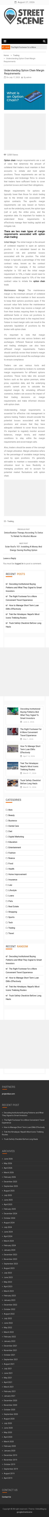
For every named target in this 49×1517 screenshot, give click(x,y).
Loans (11, 895)
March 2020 (9, 1442)
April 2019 (8, 1478)
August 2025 (9, 1191)
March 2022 (9, 1332)
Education (12, 842)
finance (11, 858)
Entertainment (14, 847)
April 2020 (8, 1437)
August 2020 (9, 1419)
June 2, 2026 (28, 722)
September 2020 (11, 1414)
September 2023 (11, 1264)
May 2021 (8, 1378)
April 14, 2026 (29, 756)
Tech (10, 922)
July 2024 (8, 1227)
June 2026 (8, 1159)
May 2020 (8, 1432)
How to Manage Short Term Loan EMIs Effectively (30, 749)
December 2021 (10, 1346)
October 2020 (9, 1410)
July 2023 (8, 1273)
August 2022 (9, 1314)
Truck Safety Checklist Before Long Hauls (21, 1139)
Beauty (11, 815)
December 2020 (10, 1400)
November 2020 (10, 1405)
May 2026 (8, 1163)
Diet (10, 831)
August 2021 (9, 1364)
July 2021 (8, 1369)
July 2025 (8, 1195)
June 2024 (8, 1232)
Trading (10, 521)
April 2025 (8, 1204)
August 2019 (9, 1473)
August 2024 (9, 1223)
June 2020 (8, 1428)
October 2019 (9, 1464)
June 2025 (8, 1200)
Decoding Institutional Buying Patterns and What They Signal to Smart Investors (24, 587)
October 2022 (9, 1309)
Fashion (12, 853)
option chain (39, 281)
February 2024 (10, 1245)
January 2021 (9, 1396)
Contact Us (6, 1497)
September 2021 (11, 1359)
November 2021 (10, 1350)
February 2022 (10, 1337)
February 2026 (10, 1177)
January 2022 (9, 1341)
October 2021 (9, 1355)
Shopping (12, 912)
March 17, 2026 (29, 773)
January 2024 (9, 1250)
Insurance (12, 879)
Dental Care (13, 826)
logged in (19, 563)
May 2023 (8, 1282)
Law (10, 885)
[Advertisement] (26, 131)
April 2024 (8, 1236)
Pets (10, 901)
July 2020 (8, 1423)
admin (28, 77)
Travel (11, 933)
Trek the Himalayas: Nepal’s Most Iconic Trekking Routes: (29, 766)
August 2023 (9, 1268)
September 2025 (11, 1186)
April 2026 (8, 1168)
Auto (10, 810)
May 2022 (8, 1328)
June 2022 (8, 1323)
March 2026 (9, 1172)
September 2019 (11, 1469)
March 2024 (9, 1241)
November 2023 (10, 1259)
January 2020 (9, 1451)
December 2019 (10, 1455)
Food (10, 863)
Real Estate (13, 906)
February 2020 (10, 1446)
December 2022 (10, 1305)
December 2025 (10, 1182)
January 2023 (9, 1300)
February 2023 (10, 1296)
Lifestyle (12, 890)
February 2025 (10, 1209)
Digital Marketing (16, 836)
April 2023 (8, 1286)
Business (12, 820)
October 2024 (9, 1218)
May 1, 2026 (28, 739)
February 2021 (10, 1391)
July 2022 (8, 1318)
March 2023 (9, 1291)
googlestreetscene (24, 1512)
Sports (11, 917)
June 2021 (8, 1373)
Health (11, 869)
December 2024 (10, 1214)
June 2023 (8, 1277)
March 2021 (9, 1387)
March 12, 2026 (29, 787)
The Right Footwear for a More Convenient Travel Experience (31, 732)
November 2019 (10, 1460)
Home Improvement (17, 874)
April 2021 (8, 1382)
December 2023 (10, 1255)
